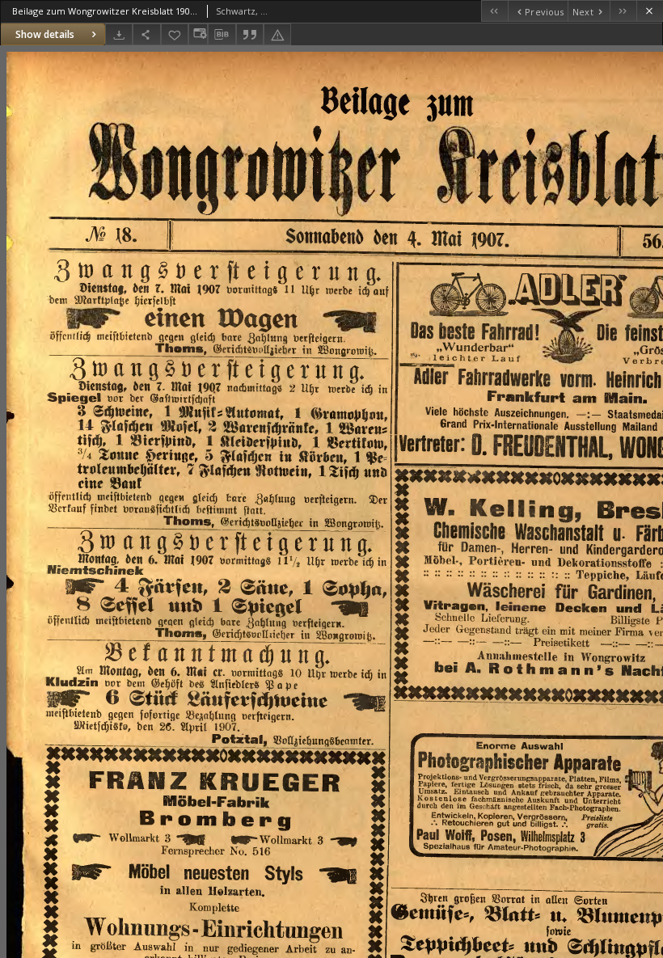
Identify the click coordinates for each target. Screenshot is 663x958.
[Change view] (198, 34)
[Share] (146, 34)
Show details (44, 34)
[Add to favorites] (174, 34)
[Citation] (250, 34)
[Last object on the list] (623, 11)
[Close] (649, 11)
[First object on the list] (494, 11)
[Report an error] (277, 34)
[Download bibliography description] (221, 34)
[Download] (119, 34)
